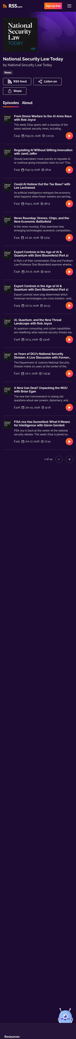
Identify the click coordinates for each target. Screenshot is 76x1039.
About (27, 103)
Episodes (11, 103)
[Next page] (69, 459)
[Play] (69, 135)
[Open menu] (69, 6)
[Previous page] (59, 459)
